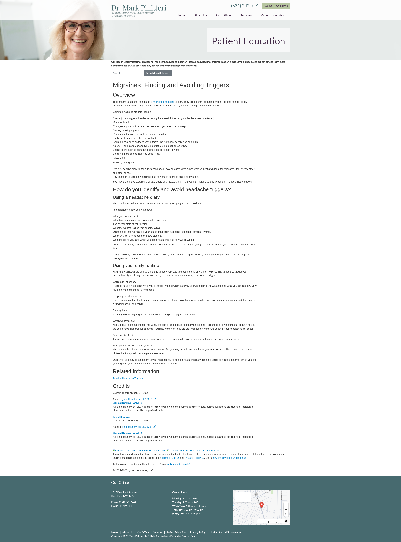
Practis (185, 535)
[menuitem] (181, 15)
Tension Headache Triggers (128, 378)
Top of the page (121, 416)
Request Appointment (276, 5)
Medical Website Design (164, 535)
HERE (280, 521)
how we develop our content (228, 458)
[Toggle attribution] (286, 521)
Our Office (223, 15)
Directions (243, 496)
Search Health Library (158, 72)
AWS (273, 521)
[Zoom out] (286, 509)
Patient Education (273, 15)
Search (194, 535)
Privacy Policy (193, 458)
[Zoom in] (286, 504)
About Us (200, 15)
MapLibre (263, 521)
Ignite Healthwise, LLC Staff (136, 426)
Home (181, 15)
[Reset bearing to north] (286, 514)
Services (246, 15)
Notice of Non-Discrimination (226, 532)
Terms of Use (169, 458)
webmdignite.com (177, 464)
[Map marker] (262, 505)
